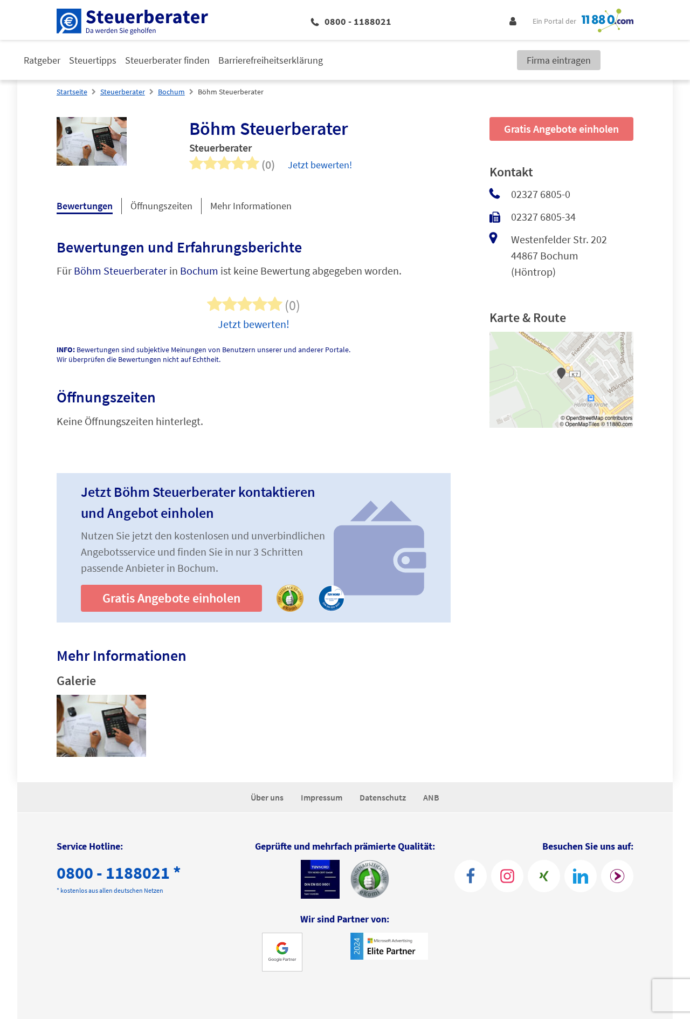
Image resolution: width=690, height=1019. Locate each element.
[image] (101, 728)
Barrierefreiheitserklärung (270, 60)
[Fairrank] (617, 876)
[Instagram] (507, 876)
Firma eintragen (559, 60)
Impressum (321, 797)
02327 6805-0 (540, 194)
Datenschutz (383, 797)
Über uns (267, 797)
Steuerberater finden (167, 60)
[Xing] (544, 876)
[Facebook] (470, 876)
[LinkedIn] (580, 876)
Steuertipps (92, 60)
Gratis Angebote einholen (171, 598)
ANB (431, 797)
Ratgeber (42, 60)
